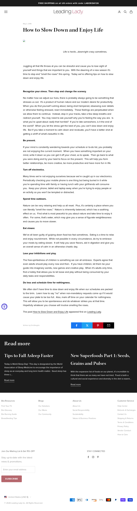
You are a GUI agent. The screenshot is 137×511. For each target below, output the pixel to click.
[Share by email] (108, 325)
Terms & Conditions (125, 422)
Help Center (122, 406)
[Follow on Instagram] (93, 457)
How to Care (122, 434)
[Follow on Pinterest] (98, 457)
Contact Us (122, 414)
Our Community (44, 414)
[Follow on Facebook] (88, 457)
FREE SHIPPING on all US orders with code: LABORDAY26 (68, 3)
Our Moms (42, 410)
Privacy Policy (123, 426)
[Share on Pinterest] (98, 325)
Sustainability (78, 414)
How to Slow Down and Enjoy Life (50, 311)
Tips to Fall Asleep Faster (28, 356)
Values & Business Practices (84, 418)
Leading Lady (94, 311)
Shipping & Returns (125, 418)
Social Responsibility (81, 410)
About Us (76, 406)
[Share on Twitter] (87, 325)
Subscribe (11, 479)
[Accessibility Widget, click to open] (4, 307)
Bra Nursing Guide (9, 414)
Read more (9, 380)
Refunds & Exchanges (126, 410)
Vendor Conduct (124, 430)
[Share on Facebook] (76, 325)
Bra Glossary (6, 410)
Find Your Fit (6, 406)
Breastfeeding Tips (9, 418)
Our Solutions (44, 406)
